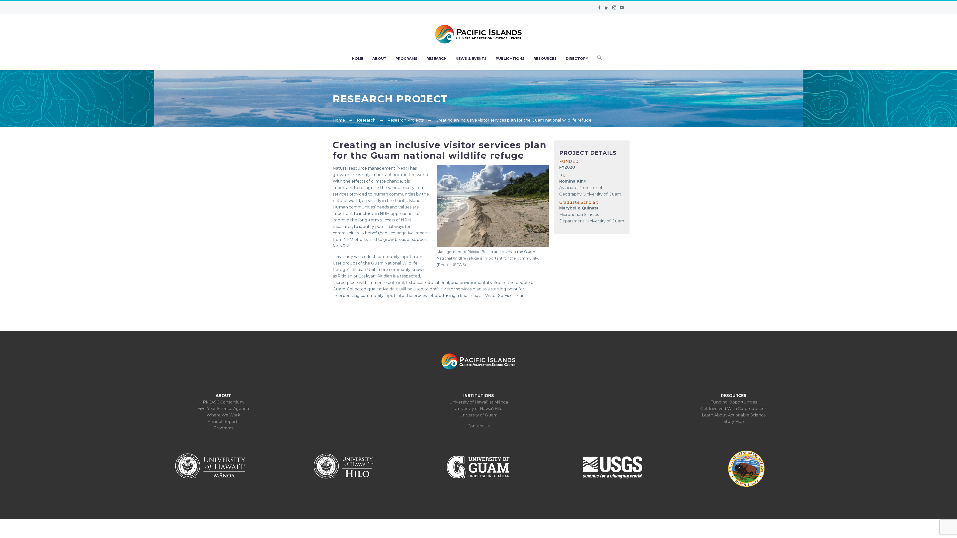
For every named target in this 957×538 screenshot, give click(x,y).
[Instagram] (614, 7)
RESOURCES (545, 58)
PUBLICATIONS (510, 58)
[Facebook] (599, 7)
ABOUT (379, 58)
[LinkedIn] (607, 7)
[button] (599, 58)
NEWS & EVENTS (471, 58)
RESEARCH (436, 58)
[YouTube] (622, 7)
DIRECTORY (577, 58)
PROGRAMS (406, 58)
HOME (357, 58)
